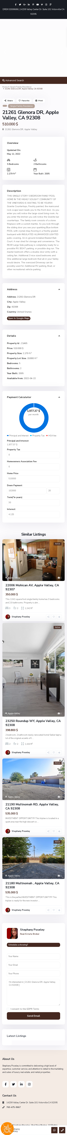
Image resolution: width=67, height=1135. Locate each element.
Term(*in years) (14, 497)
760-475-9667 (13, 1107)
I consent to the (25, 1009)
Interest (11, 509)
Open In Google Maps (18, 318)
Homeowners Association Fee (22, 461)
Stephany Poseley (21, 616)
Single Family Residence (20, 87)
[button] (5, 53)
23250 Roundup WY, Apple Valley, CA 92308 (33, 723)
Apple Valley (30, 129)
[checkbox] (8, 1009)
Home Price (12, 473)
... (39, 602)
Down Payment (14, 485)
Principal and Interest (18, 440)
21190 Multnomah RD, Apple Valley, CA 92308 (32, 806)
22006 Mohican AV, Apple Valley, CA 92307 (32, 587)
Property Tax (13, 449)
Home (5, 87)
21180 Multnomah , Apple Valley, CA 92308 (32, 885)
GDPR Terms (32, 1009)
